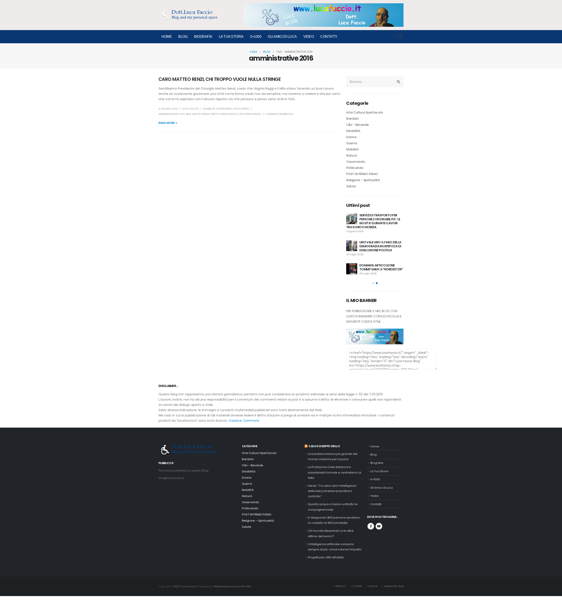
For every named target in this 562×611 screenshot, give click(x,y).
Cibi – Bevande (357, 125)
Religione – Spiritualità (363, 180)
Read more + (168, 123)
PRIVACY (340, 586)
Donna (351, 137)
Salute (351, 186)
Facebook (370, 526)
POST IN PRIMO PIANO (362, 174)
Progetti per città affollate (326, 557)
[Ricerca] (398, 81)
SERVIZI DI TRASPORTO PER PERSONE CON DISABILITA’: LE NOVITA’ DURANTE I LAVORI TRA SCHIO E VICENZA (373, 221)
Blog (182, 36)
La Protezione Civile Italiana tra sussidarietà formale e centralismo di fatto (334, 472)
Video (308, 36)
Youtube (379, 526)
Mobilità (352, 149)
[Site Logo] (191, 15)
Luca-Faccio (190, 108)
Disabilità (209, 108)
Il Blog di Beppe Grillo (324, 446)
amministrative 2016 (172, 114)
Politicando (241, 108)
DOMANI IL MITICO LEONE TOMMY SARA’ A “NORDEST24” (381, 267)
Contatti (328, 36)
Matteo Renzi (200, 114)
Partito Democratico (225, 114)
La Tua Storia (231, 36)
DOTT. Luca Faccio (185, 586)
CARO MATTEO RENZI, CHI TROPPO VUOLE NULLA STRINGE (220, 79)
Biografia (203, 36)
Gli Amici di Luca (282, 36)
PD (241, 114)
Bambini (352, 118)
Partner (373, 586)
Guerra (351, 143)
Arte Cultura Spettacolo (364, 112)
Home (167, 36)
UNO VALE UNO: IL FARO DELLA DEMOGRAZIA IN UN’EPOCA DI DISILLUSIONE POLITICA (380, 246)
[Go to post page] (351, 218)
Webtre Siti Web (393, 586)
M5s (188, 114)
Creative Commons (244, 420)
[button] (400, 37)
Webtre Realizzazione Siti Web (232, 586)
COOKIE (357, 586)
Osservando (224, 108)
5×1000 (255, 36)
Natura (351, 155)
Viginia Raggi (252, 114)
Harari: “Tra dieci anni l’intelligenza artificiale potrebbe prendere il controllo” (332, 491)
